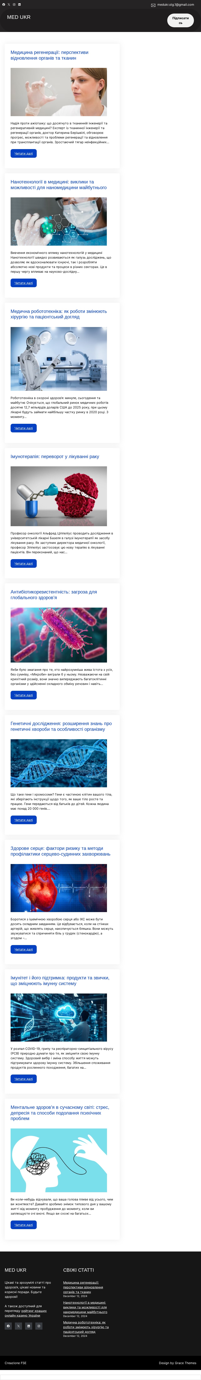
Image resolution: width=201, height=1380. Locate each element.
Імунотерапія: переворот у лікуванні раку (55, 456)
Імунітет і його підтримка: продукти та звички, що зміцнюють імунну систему (60, 980)
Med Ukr (19, 17)
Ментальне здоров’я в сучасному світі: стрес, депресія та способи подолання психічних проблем (60, 1113)
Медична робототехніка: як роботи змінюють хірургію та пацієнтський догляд (59, 314)
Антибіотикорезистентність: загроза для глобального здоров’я (54, 594)
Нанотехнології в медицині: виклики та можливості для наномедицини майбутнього (59, 184)
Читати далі (24, 153)
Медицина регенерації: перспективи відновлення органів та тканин (49, 55)
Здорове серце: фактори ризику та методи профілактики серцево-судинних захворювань (61, 851)
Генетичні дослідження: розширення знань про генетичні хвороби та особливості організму (61, 726)
